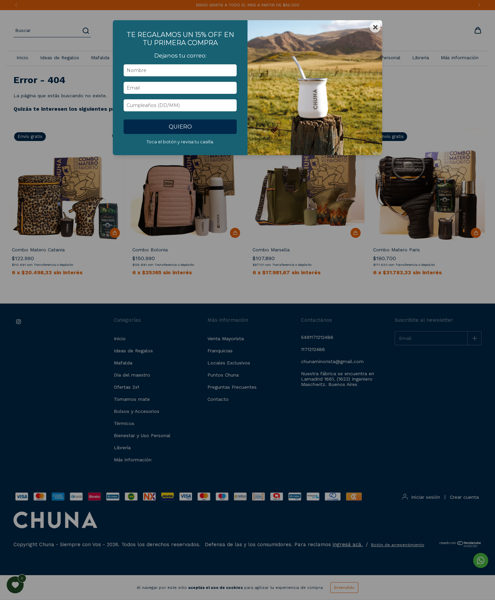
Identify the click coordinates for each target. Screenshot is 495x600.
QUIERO (180, 126)
